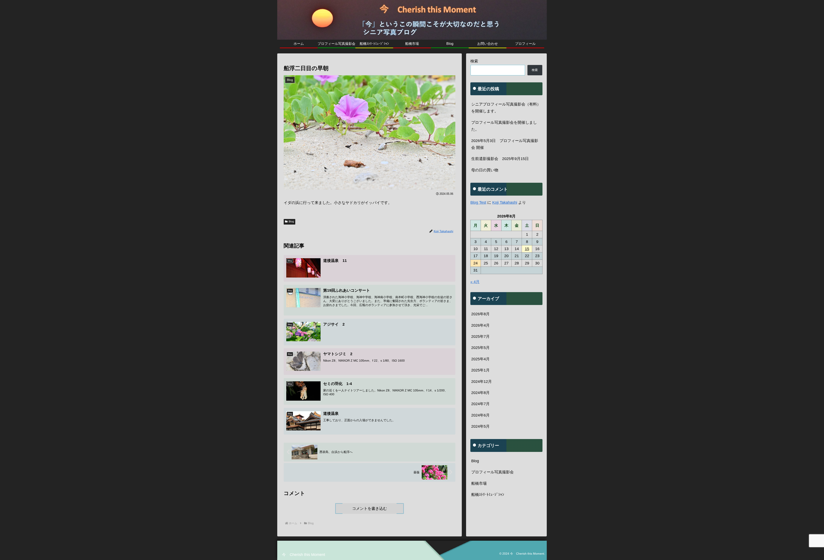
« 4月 (475, 282)
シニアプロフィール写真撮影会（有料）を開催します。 (506, 107)
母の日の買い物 (484, 170)
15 (527, 249)
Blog (291, 221)
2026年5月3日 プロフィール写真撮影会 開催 (504, 144)
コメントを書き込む (369, 508)
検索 (474, 61)
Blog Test (478, 202)
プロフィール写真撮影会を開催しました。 (504, 125)
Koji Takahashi (504, 202)
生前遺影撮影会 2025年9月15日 (500, 159)
